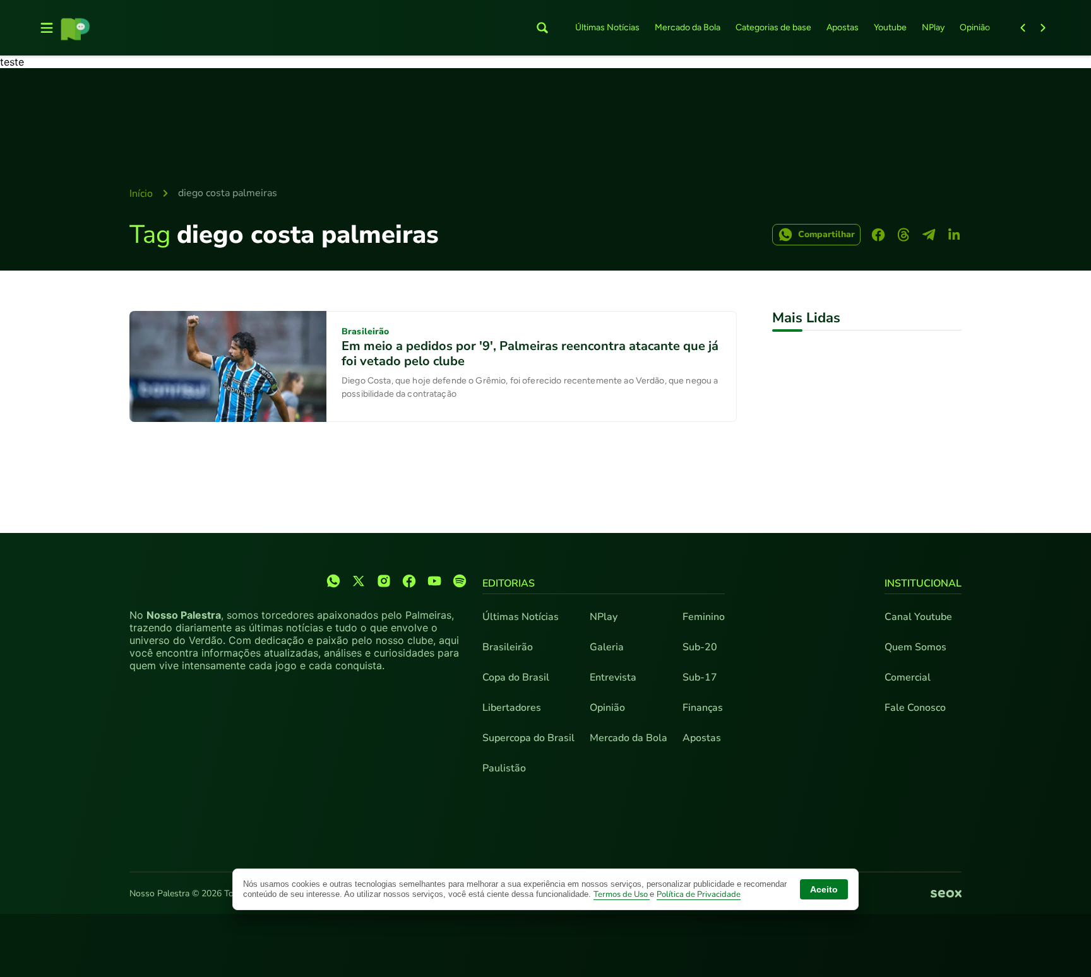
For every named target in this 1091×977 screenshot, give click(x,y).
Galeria (607, 647)
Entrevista (613, 677)
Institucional (923, 583)
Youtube (890, 27)
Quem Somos (915, 647)
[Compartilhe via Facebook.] (878, 234)
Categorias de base (773, 27)
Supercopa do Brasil (528, 738)
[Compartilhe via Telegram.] (928, 234)
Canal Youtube (918, 617)
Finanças (703, 708)
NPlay (933, 27)
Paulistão (504, 768)
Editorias (508, 583)
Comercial (908, 677)
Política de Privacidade (699, 894)
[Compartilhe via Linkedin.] (954, 234)
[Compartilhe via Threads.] (903, 234)
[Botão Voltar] (1022, 27)
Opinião (975, 27)
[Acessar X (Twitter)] (358, 580)
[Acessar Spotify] (459, 580)
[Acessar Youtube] (434, 580)
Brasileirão (507, 647)
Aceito (824, 889)
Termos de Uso (621, 894)
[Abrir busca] (542, 27)
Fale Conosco (915, 708)
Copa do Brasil (515, 677)
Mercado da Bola (687, 27)
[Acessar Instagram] (383, 580)
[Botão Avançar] (1043, 27)
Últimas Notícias (607, 27)
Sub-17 (700, 677)
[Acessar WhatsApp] (333, 580)
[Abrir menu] (46, 28)
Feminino (704, 617)
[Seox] (946, 894)
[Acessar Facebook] (409, 580)
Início (141, 194)
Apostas (842, 27)
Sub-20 (700, 647)
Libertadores (511, 708)
